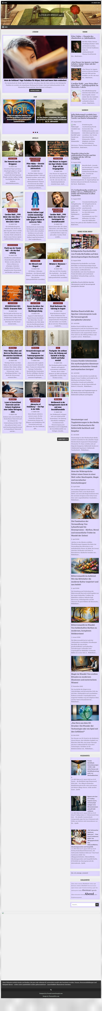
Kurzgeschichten (12, 245)
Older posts (62, 439)
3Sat (97, 887)
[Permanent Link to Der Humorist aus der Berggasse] (12, 149)
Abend (89, 894)
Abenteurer (86, 883)
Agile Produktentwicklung (85, 887)
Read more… (78, 56)
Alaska (80, 890)
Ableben (79, 885)
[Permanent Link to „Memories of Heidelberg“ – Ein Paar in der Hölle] (35, 389)
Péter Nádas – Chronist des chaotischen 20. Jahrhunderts (35, 166)
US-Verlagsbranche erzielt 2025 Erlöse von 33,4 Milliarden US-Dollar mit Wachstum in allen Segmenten (84, 192)
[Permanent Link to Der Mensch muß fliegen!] (35, 251)
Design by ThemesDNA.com (51, 996)
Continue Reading (35, 90)
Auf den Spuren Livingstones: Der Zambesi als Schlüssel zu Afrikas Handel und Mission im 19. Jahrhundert (52, 119)
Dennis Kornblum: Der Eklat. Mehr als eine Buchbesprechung (35, 308)
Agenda (94, 890)
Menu (5, 3)
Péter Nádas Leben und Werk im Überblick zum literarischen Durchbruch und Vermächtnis (12, 354)
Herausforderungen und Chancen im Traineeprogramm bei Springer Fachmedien (35, 354)
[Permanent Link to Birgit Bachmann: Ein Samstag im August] (58, 293)
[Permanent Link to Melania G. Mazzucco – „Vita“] (58, 251)
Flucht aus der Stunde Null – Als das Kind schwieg (12, 250)
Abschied (84, 885)
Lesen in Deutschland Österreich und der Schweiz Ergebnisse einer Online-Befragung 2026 (13, 407)
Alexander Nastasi (79, 894)
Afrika (91, 883)
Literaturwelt (13, 158)
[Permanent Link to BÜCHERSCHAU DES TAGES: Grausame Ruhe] (12, 293)
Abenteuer (86, 890)
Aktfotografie (74, 890)
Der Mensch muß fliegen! (35, 265)
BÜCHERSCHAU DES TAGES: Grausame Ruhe (13, 307)
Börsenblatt (35, 209)
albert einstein (78, 883)
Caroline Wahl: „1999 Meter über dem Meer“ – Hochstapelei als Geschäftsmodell (58, 218)
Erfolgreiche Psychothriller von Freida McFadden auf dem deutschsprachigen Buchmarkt (85, 254)
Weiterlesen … (75, 278)
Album (73, 894)
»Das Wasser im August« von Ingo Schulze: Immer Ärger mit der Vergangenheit (58, 165)
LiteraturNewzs (35, 160)
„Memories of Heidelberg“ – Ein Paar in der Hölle (35, 406)
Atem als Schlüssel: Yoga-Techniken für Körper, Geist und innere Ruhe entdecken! (35, 80)
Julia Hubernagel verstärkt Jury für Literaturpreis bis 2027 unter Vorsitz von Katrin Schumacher (84, 116)
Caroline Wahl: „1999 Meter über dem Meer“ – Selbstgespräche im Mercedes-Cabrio (12, 218)
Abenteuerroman (91, 885)
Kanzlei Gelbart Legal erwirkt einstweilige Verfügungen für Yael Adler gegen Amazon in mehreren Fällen (35, 217)
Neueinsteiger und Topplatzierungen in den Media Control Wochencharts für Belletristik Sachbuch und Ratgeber (85, 425)
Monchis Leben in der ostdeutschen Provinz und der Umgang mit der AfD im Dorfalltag (83, 156)
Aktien (73, 883)
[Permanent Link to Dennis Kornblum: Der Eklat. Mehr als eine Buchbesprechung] (35, 293)
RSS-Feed (76, 779)
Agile (94, 887)
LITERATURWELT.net (51, 14)
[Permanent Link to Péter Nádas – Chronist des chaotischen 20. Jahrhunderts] (35, 149)
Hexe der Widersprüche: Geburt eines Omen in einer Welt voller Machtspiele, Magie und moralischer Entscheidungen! (85, 477)
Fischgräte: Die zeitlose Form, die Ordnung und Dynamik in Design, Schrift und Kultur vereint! (58, 356)
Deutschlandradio (35, 158)
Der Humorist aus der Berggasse (13, 162)
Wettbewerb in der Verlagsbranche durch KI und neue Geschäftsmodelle (58, 406)
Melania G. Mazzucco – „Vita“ (58, 265)
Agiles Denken (75, 887)
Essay (58, 348)
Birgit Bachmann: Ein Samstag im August (58, 307)
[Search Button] (51, 990)
